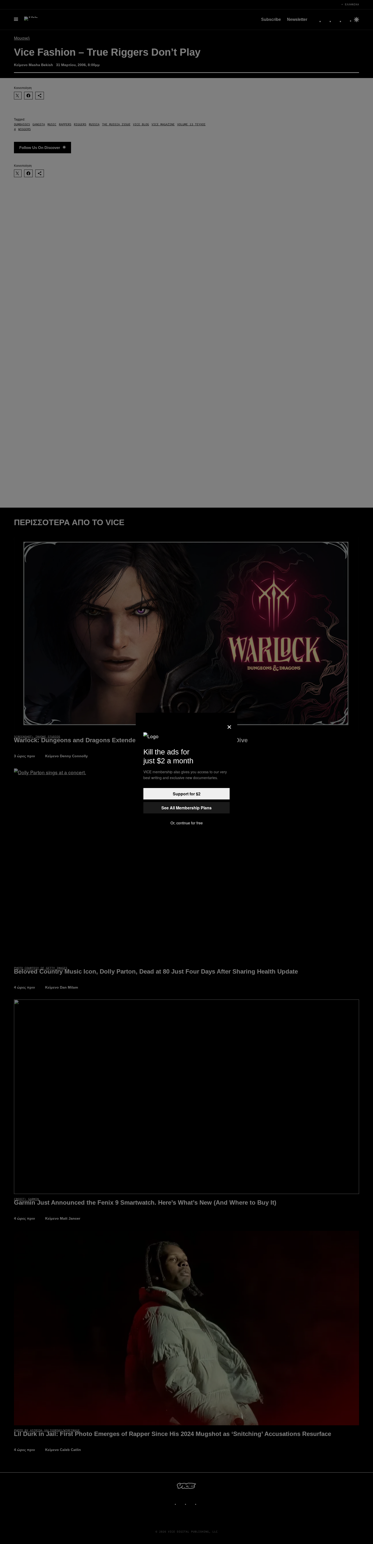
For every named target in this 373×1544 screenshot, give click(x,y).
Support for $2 (186, 794)
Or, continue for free (187, 822)
